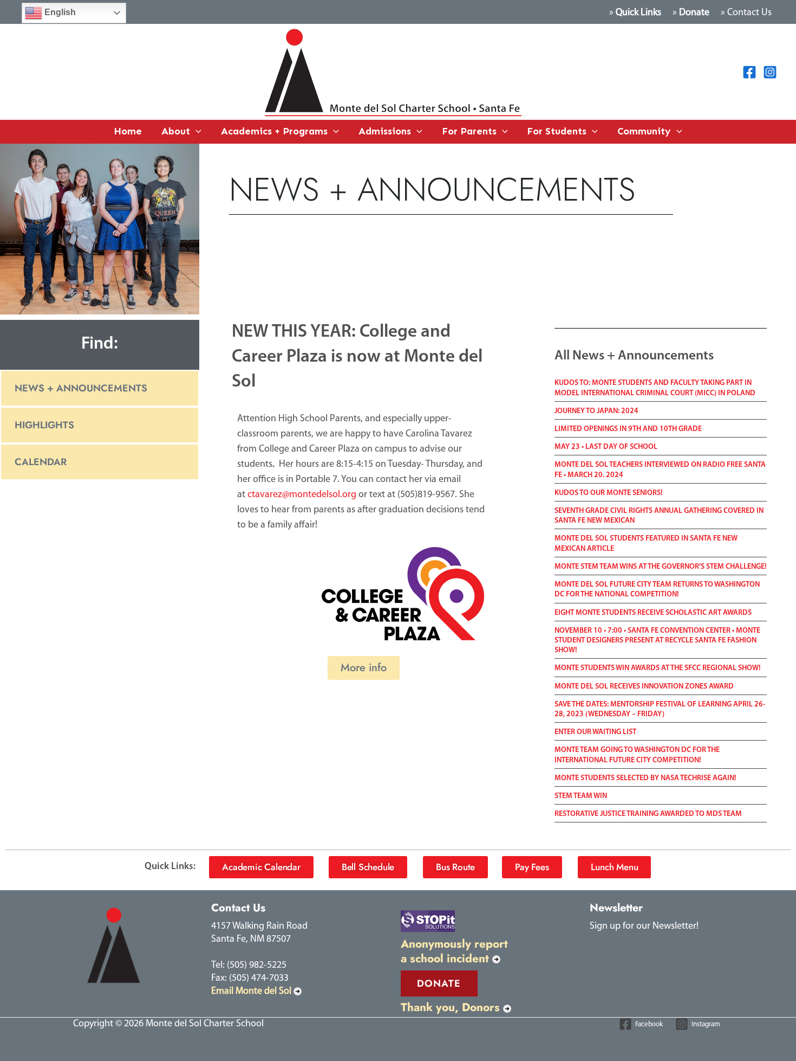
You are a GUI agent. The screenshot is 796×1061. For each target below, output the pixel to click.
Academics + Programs (274, 131)
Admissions (384, 131)
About (175, 131)
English (59, 12)
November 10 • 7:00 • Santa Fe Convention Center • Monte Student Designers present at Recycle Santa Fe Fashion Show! (657, 640)
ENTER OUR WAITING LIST (595, 732)
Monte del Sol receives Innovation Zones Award (644, 687)
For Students (556, 131)
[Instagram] (770, 72)
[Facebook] (749, 72)
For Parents (469, 131)
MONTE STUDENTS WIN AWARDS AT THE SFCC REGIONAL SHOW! (657, 668)
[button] (195, 131)
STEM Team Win (580, 796)
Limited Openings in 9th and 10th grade (628, 429)
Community (644, 131)
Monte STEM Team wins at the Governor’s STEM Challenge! (660, 567)
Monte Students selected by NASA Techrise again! (645, 778)
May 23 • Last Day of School (605, 447)
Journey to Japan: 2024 (596, 411)
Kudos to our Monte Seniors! (608, 493)
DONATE (439, 983)
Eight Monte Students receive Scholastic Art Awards (653, 613)
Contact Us (749, 13)
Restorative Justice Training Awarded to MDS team (648, 814)
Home (128, 131)
